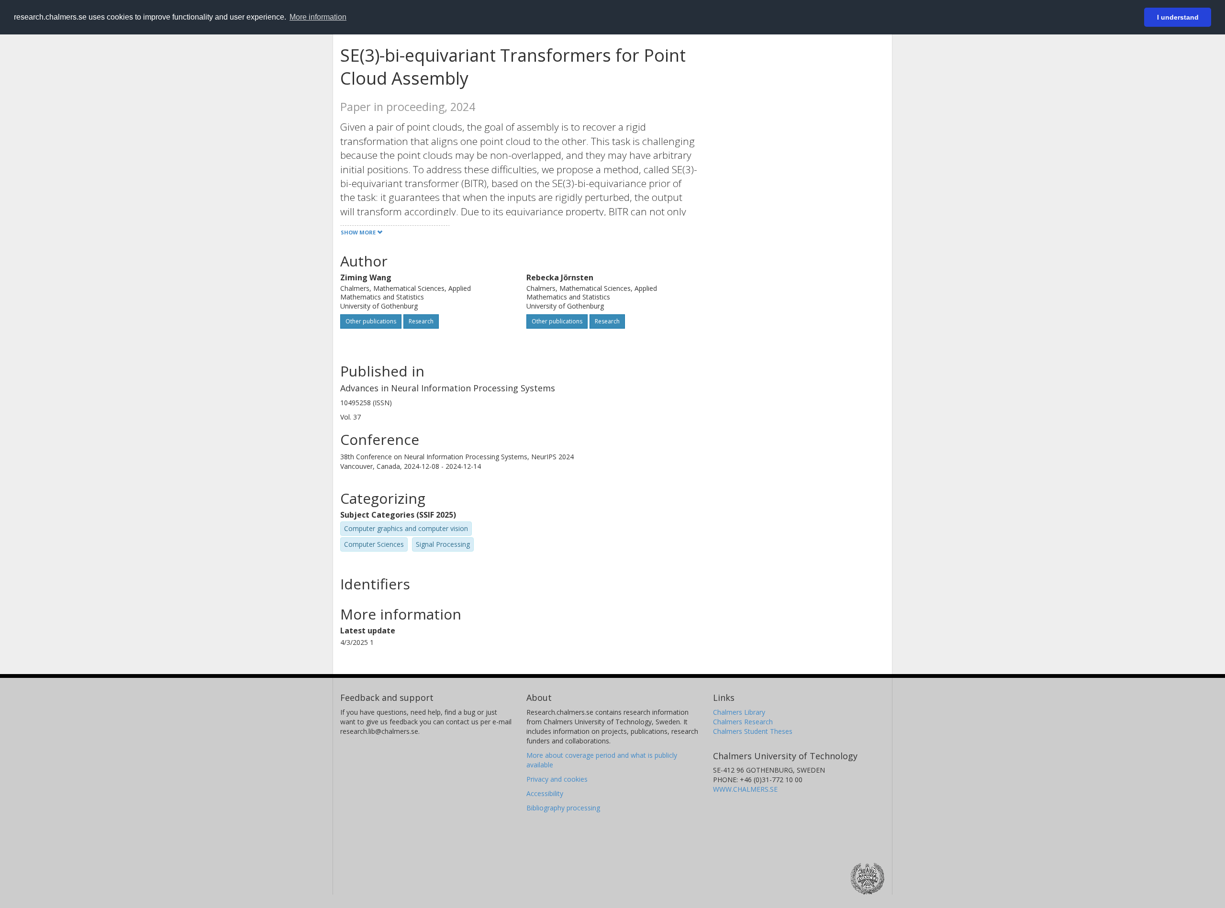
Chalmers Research (743, 721)
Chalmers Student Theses (752, 731)
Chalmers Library (739, 712)
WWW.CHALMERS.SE (745, 789)
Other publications (370, 321)
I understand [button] (1178, 17)
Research (421, 321)
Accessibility (544, 793)
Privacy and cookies (557, 779)
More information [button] (318, 17)
